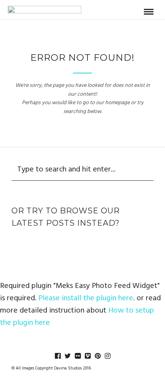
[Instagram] (107, 356)
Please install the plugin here (85, 298)
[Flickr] (77, 356)
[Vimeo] (87, 356)
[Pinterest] (97, 356)
